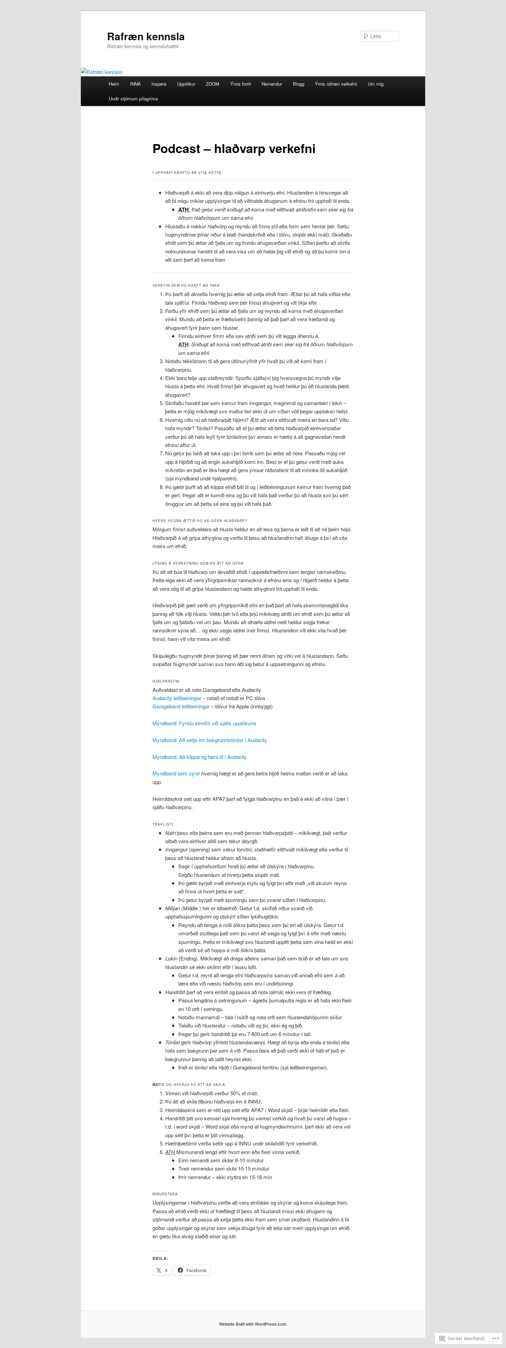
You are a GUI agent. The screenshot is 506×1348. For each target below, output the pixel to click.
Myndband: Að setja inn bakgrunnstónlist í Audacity (209, 739)
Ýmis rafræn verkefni (336, 83)
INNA (135, 83)
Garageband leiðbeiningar (181, 706)
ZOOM (212, 83)
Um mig (375, 83)
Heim (114, 83)
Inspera (158, 83)
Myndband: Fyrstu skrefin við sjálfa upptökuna (204, 723)
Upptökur (186, 83)
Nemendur (272, 83)
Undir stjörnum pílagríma (133, 98)
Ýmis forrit (240, 83)
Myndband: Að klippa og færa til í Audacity (199, 756)
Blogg (298, 83)
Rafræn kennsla (146, 36)
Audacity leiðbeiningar (176, 698)
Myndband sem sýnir (176, 773)
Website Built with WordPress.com (252, 1324)
